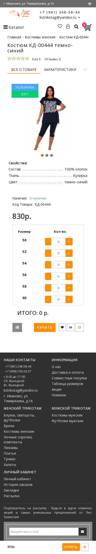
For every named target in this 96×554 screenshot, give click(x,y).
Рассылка (11, 495)
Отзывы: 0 (53, 59)
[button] (42, 155)
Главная (14, 37)
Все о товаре (23, 69)
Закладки (11, 490)
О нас (56, 366)
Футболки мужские (67, 420)
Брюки (9, 425)
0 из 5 (36, 59)
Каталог (16, 27)
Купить (71, 547)
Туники (9, 459)
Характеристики (60, 69)
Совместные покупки (69, 378)
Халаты (10, 464)
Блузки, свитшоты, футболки (19, 417)
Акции (57, 389)
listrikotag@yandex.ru (21, 390)
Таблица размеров (67, 383)
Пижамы (11, 447)
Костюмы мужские (67, 415)
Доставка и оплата (68, 372)
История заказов (18, 484)
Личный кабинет (17, 479)
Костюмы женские (19, 431)
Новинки (59, 395)
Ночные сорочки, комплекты (18, 439)
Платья (10, 453)
